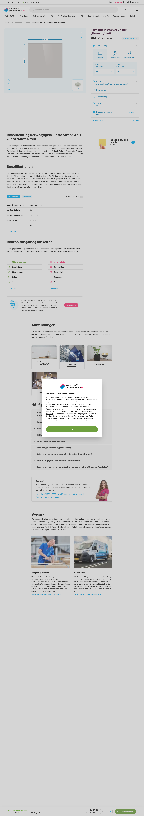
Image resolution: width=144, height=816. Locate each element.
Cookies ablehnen (75, 411)
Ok (72, 429)
